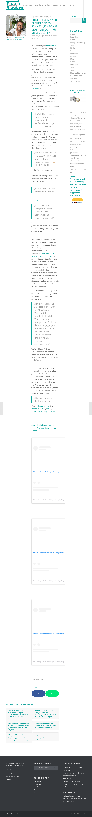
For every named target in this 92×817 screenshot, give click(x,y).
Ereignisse (34, 36)
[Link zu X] (16, 25)
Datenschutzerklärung (71, 781)
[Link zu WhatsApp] (19, 25)
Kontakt (9, 779)
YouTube (37, 787)
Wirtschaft (35, 39)
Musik (72, 59)
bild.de (48, 409)
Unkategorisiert (76, 76)
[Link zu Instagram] (9, 25)
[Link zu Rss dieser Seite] (23, 25)
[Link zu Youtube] (13, 25)
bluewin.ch (35, 411)
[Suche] (17, 15)
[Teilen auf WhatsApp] (52, 693)
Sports (72, 70)
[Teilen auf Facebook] (38, 693)
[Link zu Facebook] (6, 25)
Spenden (9, 774)
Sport (72, 67)
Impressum (67, 778)
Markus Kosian (39, 679)
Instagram (38, 784)
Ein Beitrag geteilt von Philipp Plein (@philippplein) (51, 500)
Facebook (38, 781)
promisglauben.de (48, 411)
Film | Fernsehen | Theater (48, 36)
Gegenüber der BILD (39, 201)
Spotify (36, 792)
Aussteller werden (13, 776)
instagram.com (44, 406)
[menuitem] (12, 5)
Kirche (72, 48)
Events (72, 40)
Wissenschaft (75, 81)
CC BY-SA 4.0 (18, 39)
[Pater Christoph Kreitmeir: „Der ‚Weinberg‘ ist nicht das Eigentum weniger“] (1, 408)
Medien (73, 56)
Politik (72, 62)
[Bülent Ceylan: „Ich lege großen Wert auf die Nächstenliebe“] (90, 408)
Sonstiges (74, 64)
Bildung (73, 34)
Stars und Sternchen (78, 73)
